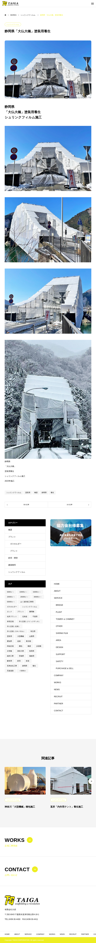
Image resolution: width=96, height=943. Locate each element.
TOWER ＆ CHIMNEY (65, 619)
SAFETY (59, 661)
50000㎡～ (11, 602)
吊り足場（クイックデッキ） (29, 621)
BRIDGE (59, 605)
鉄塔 (19, 661)
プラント (12, 537)
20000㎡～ (11, 597)
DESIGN (59, 647)
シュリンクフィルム (13, 24)
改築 (19, 641)
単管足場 (10, 621)
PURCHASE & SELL (65, 668)
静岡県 (44, 492)
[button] (91, 781)
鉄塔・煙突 (13, 558)
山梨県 (31, 636)
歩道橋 (38, 646)
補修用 (31, 656)
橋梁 (36, 492)
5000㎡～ (10, 592)
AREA (58, 640)
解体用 (9, 661)
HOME (57, 584)
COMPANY (58, 675)
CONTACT (58, 711)
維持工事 (10, 656)
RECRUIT (58, 697)
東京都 (28, 641)
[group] (70, 532)
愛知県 (9, 641)
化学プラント (12, 616)
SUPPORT (60, 654)
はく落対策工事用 (26, 602)
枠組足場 (10, 646)
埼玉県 (32, 631)
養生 (52, 492)
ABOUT (57, 591)
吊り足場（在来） (13, 626)
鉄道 (27, 661)
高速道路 (10, 671)
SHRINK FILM (62, 633)
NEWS (57, 690)
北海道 (24, 616)
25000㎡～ (24, 597)
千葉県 (35, 616)
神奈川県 (20, 651)
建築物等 (12, 565)
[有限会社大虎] (10, 3)
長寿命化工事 (12, 666)
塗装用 (27, 492)
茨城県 (21, 656)
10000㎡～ (23, 592)
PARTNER (58, 704)
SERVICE (58, 598)
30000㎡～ (38, 597)
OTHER (59, 626)
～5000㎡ (22, 671)
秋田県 (31, 651)
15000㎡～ (37, 592)
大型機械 (20, 636)
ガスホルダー (15, 544)
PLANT (59, 612)
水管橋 (9, 651)
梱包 (20, 646)
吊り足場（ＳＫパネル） (16, 631)
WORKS (57, 682)
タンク (9, 612)
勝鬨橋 (31, 612)
